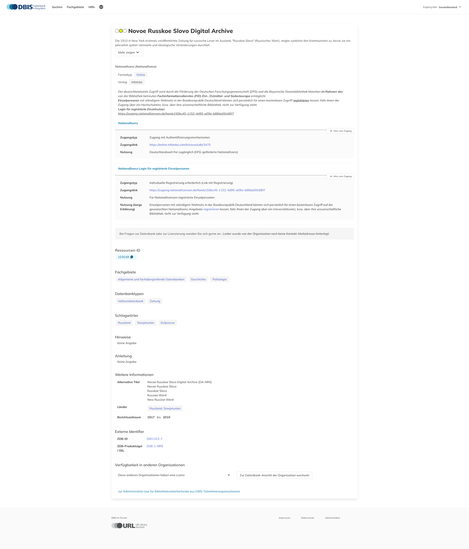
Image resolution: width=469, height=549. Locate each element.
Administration (332, 517)
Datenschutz (307, 517)
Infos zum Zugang (342, 130)
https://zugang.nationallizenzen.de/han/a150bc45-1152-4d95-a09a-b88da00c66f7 (176, 113)
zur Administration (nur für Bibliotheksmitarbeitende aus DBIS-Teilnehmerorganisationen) (179, 491)
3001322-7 (155, 439)
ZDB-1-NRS (155, 446)
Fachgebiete (75, 7)
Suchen (57, 7)
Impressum (284, 517)
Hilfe (91, 7)
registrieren (301, 100)
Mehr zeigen (126, 52)
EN (101, 7)
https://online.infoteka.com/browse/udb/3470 (180, 144)
